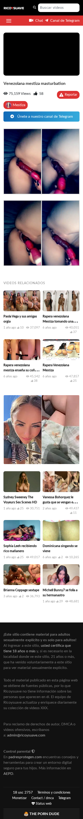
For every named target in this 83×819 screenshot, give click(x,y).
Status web (43, 803)
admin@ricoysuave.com (26, 735)
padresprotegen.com (25, 757)
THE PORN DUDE (44, 814)
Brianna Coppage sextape (21, 590)
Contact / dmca (42, 798)
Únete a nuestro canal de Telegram (44, 116)
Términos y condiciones (53, 792)
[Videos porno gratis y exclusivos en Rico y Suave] (13, 8)
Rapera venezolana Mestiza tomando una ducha (58, 321)
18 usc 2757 (23, 792)
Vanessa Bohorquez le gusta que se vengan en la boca (60, 502)
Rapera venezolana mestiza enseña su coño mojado (20, 370)
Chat (38, 20)
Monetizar (19, 798)
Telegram (64, 798)
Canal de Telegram (64, 20)
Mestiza (19, 105)
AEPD (8, 774)
